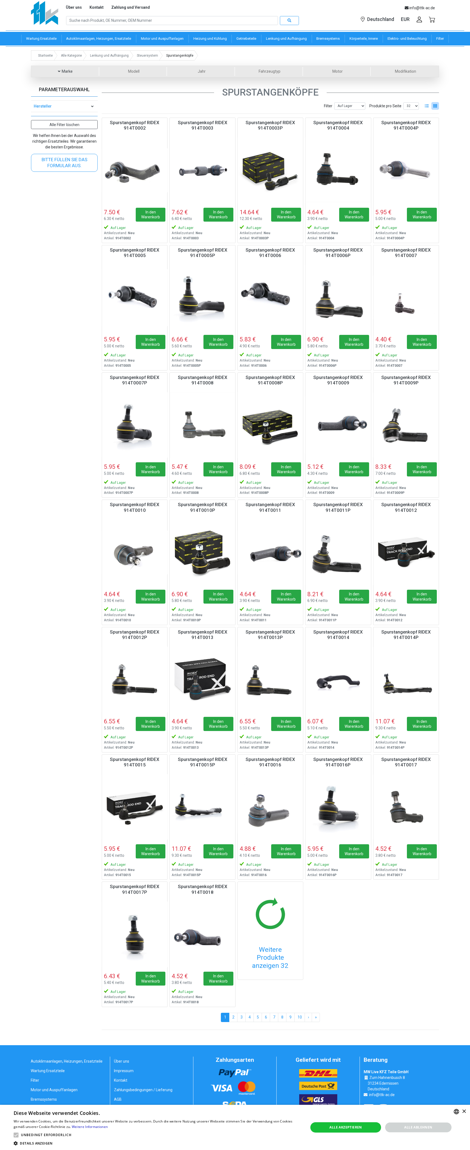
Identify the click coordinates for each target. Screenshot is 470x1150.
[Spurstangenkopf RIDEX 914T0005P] (202, 297)
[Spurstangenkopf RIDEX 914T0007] (406, 297)
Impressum (124, 1071)
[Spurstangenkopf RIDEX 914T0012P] (134, 679)
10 (300, 1017)
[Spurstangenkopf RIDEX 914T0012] (406, 552)
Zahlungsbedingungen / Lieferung (143, 1090)
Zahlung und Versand (130, 7)
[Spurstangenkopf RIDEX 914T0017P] (134, 934)
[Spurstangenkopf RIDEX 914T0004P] (406, 170)
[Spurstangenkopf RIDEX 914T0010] (134, 552)
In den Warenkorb (150, 214)
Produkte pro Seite (385, 106)
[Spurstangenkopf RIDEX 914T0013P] (270, 679)
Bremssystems (44, 1099)
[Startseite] (44, 15)
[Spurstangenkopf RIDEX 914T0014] (338, 679)
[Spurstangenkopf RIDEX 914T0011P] (338, 552)
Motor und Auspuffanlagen (54, 1090)
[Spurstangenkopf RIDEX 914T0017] (406, 807)
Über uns (74, 7)
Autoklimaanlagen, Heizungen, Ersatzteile (67, 1061)
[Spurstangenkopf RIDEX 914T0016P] (338, 807)
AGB (118, 1099)
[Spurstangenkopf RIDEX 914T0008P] (270, 425)
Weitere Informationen (90, 1126)
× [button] (464, 1111)
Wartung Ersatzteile (48, 1071)
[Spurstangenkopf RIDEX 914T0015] (134, 807)
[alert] (235, 1127)
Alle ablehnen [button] (418, 1127)
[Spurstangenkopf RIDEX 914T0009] (338, 425)
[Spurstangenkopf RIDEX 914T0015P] (202, 807)
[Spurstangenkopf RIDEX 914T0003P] (270, 170)
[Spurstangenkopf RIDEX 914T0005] (134, 297)
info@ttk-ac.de (382, 1095)
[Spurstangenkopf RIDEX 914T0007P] (134, 425)
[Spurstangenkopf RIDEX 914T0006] (270, 297)
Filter (328, 106)
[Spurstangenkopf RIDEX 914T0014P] (406, 679)
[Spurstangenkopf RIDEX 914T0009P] (406, 425)
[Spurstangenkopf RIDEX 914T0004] (338, 170)
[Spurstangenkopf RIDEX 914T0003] (202, 170)
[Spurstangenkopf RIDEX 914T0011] (270, 552)
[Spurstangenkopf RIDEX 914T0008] (202, 425)
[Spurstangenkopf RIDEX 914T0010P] (202, 552)
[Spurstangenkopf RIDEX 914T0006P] (338, 297)
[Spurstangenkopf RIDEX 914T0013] (202, 679)
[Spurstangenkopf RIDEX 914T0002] (134, 170)
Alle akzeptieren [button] (345, 1127)
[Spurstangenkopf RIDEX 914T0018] (202, 934)
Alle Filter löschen (64, 125)
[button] (16, 1135)
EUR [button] (405, 19)
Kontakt (96, 7)
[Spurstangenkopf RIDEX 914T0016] (270, 807)
